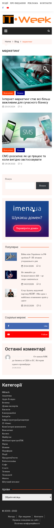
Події (4, 454)
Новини (20, 93)
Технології (7, 474)
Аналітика (7, 395)
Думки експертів (10, 406)
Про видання (25, 516)
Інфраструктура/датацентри (15, 419)
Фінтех (5, 478)
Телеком (6, 471)
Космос (5, 433)
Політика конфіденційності (27, 523)
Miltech (6, 392)
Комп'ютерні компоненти (14, 426)
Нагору (11, 516)
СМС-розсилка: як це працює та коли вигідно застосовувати (24, 157)
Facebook (3, 8)
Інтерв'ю (6, 416)
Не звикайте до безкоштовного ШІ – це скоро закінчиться (32, 276)
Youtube (8, 8)
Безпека (6, 402)
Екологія (6, 409)
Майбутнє (6, 437)
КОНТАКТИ (46, 3)
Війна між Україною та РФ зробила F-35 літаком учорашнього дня (33, 258)
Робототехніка (9, 461)
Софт (4, 464)
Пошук (8, 178)
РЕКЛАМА (33, 3)
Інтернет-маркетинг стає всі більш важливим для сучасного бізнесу (26, 100)
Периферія (7, 450)
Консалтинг (8, 93)
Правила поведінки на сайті (25, 520)
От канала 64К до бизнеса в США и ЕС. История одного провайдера (30, 360)
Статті (5, 468)
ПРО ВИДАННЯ (18, 3)
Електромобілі (9, 412)
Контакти (38, 516)
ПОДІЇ (5, 3)
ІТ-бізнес (6, 423)
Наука (5, 443)
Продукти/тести (10, 457)
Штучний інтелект (10, 481)
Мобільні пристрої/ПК (12, 440)
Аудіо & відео (8, 399)
